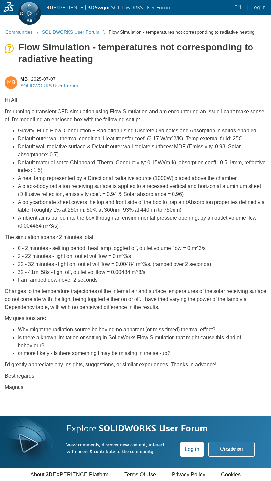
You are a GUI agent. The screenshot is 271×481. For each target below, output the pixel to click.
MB (24, 79)
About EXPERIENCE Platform (69, 474)
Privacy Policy (188, 474)
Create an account (231, 449)
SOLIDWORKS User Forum (49, 85)
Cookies (231, 474)
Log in (192, 449)
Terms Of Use (140, 474)
